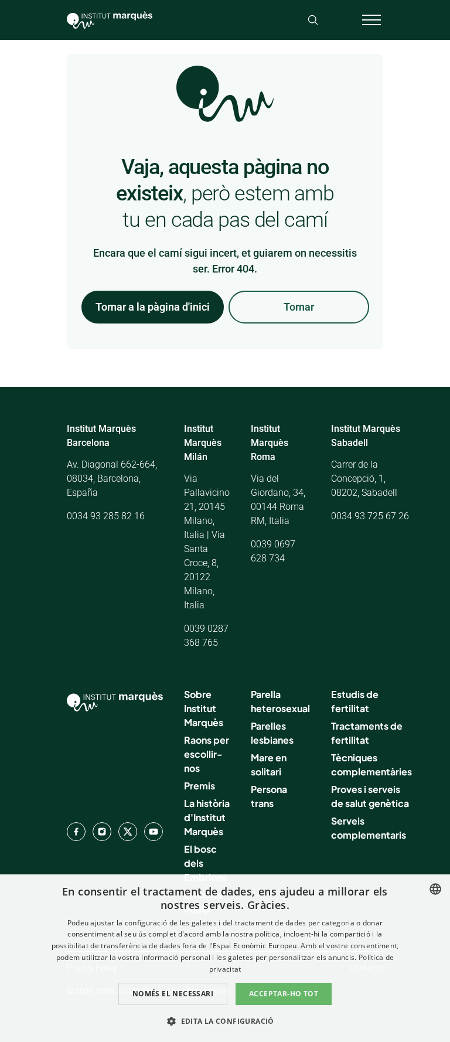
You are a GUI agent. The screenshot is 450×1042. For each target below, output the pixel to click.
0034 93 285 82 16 (106, 516)
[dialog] (225, 958)
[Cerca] (313, 20)
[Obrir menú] (371, 20)
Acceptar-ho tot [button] (283, 994)
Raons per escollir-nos (206, 754)
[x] (127, 831)
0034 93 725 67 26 (370, 516)
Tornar (299, 307)
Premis (199, 785)
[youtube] (153, 831)
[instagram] (102, 831)
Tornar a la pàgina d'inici (153, 307)
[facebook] (76, 831)
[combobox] (435, 889)
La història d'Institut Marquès (207, 817)
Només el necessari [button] (172, 994)
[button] (225, 1021)
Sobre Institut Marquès (203, 708)
